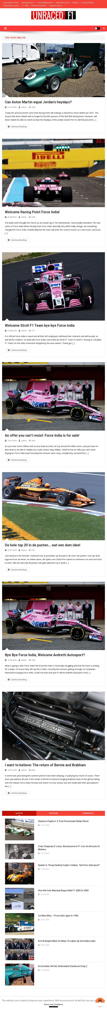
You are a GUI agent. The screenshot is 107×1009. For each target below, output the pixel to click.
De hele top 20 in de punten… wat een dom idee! (42, 545)
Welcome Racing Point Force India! (32, 212)
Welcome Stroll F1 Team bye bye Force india (40, 325)
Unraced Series (88, 2)
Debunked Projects (11, 5)
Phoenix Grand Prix (39, 5)
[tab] (19, 813)
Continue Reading (19, 126)
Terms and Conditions (53, 1004)
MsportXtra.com (62, 2)
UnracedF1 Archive (11, 2)
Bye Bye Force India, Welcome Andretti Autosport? (45, 655)
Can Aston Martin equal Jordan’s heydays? (38, 102)
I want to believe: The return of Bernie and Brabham (45, 765)
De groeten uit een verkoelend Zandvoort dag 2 (62, 966)
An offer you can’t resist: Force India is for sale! (42, 435)
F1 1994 (25, 5)
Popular (53, 813)
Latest (19, 813)
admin (24, 107)
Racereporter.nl (28, 2)
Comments (87, 813)
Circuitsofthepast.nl (45, 2)
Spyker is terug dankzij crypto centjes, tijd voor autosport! (68, 865)
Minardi (75, 2)
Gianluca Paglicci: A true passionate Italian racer (63, 821)
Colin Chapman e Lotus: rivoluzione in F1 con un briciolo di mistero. (69, 848)
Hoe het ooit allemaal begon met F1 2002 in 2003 (63, 890)
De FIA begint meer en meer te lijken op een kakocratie (66, 941)
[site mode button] (97, 28)
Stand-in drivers (56, 5)
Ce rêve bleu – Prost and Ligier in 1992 (58, 915)
